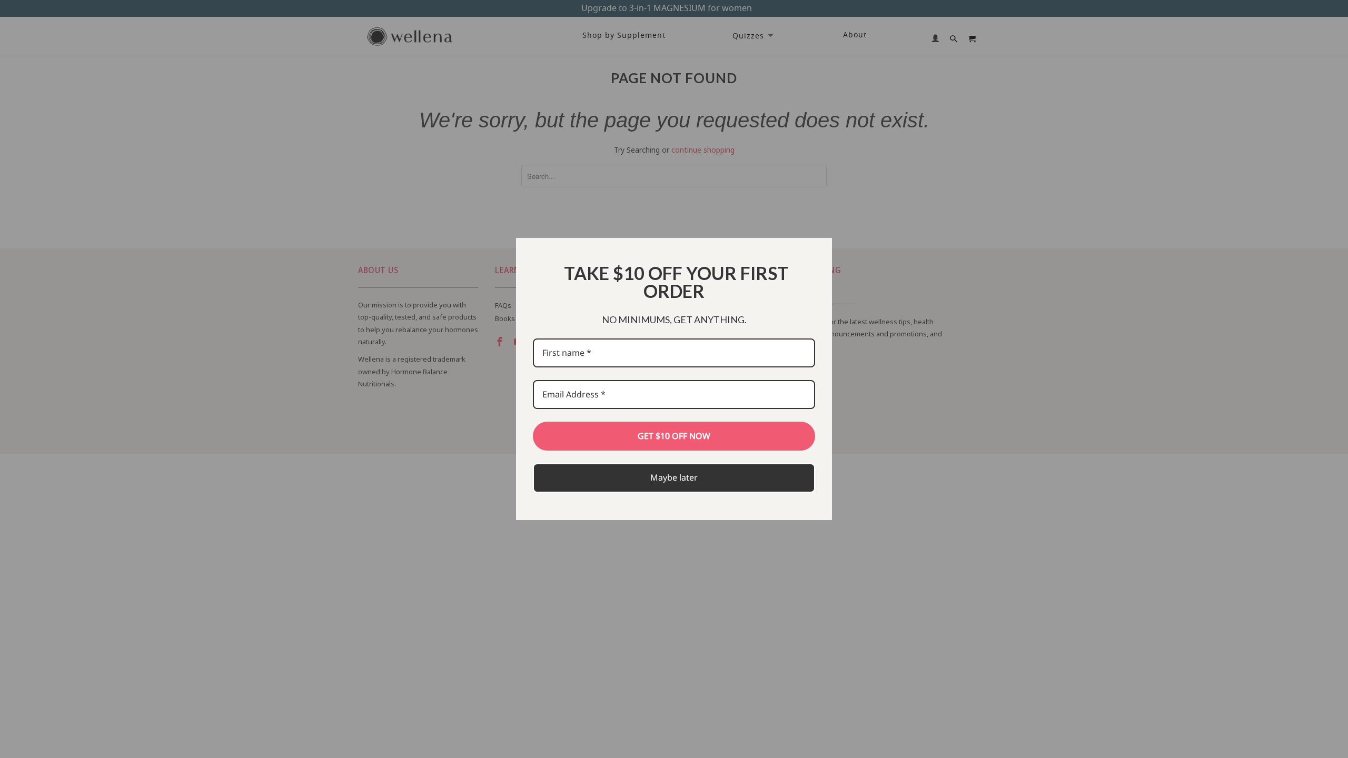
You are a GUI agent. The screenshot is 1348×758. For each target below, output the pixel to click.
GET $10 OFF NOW (674, 436)
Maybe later (674, 477)
